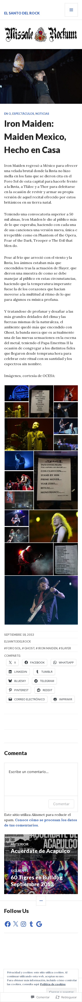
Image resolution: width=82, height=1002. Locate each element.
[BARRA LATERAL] (41, 901)
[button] (16, 393)
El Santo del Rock (22, 13)
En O (7, 113)
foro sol (13, 648)
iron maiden (48, 648)
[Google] (39, 924)
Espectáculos (23, 113)
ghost (29, 648)
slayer (66, 648)
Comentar (61, 804)
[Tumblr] (31, 924)
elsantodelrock (17, 641)
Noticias (42, 113)
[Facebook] (7, 924)
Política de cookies (53, 984)
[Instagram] (23, 924)
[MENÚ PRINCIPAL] (71, 10)
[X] (15, 924)
